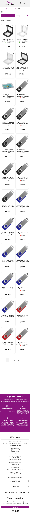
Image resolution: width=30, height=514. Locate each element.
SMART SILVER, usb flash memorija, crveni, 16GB (8, 344)
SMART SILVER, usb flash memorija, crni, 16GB (8, 123)
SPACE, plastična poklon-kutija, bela (22, 40)
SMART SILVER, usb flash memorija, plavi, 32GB (22, 261)
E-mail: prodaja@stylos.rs (15, 477)
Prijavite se (15, 507)
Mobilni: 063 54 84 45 (15, 474)
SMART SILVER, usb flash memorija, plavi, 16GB (7, 234)
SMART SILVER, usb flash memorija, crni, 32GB (22, 151)
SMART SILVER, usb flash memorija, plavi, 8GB (22, 206)
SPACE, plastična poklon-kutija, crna (8, 40)
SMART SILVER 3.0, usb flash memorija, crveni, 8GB (22, 344)
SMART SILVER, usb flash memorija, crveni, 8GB (22, 316)
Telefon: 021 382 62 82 (15, 472)
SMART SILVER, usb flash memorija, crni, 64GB (8, 206)
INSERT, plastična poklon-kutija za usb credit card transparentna (8, 97)
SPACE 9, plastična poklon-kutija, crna (22, 68)
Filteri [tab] (3, 16)
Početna (3, 9)
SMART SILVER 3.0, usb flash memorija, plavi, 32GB (8, 289)
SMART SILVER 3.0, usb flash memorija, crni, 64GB (22, 179)
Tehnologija (14, 9)
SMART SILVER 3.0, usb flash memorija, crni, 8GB (22, 123)
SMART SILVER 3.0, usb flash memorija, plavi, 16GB (8, 261)
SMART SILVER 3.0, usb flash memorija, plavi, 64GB (22, 289)
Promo (8, 9)
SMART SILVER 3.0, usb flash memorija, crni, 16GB (8, 151)
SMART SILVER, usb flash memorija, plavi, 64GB (7, 316)
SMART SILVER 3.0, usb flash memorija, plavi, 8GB (22, 234)
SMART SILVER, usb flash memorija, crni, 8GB (22, 96)
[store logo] (15, 3)
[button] (13, 26)
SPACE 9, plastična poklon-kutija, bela (8, 68)
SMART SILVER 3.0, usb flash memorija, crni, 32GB (8, 179)
